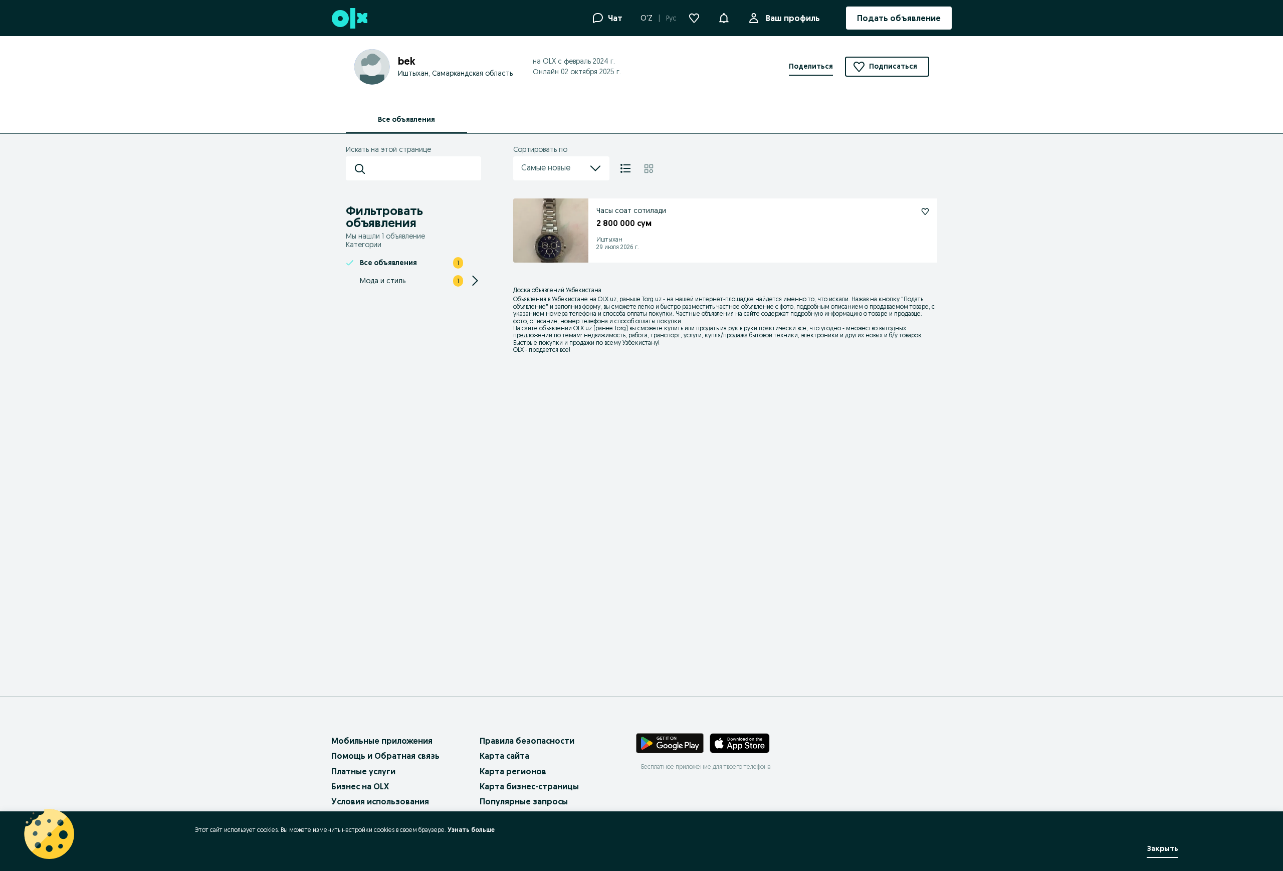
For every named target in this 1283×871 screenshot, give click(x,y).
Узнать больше (471, 829)
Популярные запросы (524, 801)
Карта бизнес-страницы (529, 786)
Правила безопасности (527, 741)
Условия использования (380, 801)
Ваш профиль (793, 18)
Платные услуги (363, 771)
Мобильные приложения (382, 741)
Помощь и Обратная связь (385, 756)
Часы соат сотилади (631, 210)
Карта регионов (513, 771)
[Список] (625, 168)
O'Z (646, 18)
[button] (724, 17)
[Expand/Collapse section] (475, 281)
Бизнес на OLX (360, 786)
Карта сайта (504, 756)
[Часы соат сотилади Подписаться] (925, 211)
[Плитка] (649, 168)
